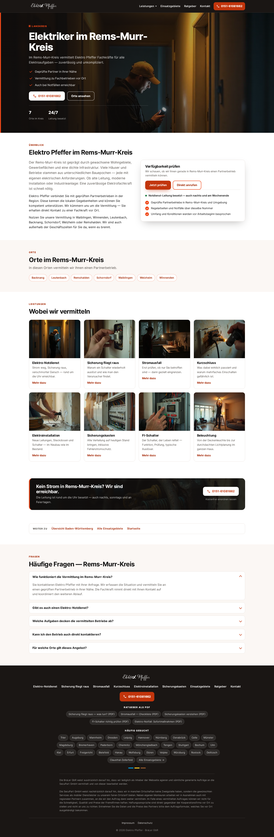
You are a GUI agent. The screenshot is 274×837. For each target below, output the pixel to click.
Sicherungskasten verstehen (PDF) (185, 714)
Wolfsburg (134, 752)
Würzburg (179, 752)
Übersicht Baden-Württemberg (72, 528)
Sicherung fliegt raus (75, 686)
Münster (208, 737)
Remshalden (81, 277)
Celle (194, 737)
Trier (63, 737)
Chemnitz (124, 745)
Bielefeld (104, 752)
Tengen (167, 745)
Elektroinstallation (146, 686)
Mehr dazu (39, 382)
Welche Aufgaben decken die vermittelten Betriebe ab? (73, 621)
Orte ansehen (80, 96)
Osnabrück (179, 737)
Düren (150, 752)
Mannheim (95, 737)
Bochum (199, 745)
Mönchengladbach (146, 745)
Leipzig (128, 737)
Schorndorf (104, 277)
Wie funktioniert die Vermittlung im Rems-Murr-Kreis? (72, 577)
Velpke (164, 752)
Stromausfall (101, 686)
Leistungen (146, 6)
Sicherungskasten (174, 686)
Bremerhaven (86, 745)
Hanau (118, 752)
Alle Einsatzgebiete (110, 528)
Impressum (128, 822)
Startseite (133, 528)
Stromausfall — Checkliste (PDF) (139, 714)
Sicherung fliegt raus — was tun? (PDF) (92, 714)
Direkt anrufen (187, 185)
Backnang (38, 277)
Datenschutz (145, 822)
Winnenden (166, 277)
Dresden (113, 737)
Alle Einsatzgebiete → (151, 759)
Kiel (59, 752)
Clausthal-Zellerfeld (121, 759)
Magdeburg (66, 745)
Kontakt (205, 6)
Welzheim (146, 277)
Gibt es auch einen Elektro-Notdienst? (60, 608)
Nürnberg (161, 737)
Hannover (143, 737)
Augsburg (77, 737)
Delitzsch (212, 752)
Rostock (196, 752)
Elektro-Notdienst (45, 686)
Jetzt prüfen (158, 185)
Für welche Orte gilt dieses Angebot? (59, 648)
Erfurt (70, 752)
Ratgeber (190, 6)
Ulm (212, 745)
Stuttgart (183, 745)
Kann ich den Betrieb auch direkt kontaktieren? (66, 634)
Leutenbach (59, 277)
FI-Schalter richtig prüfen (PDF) (110, 721)
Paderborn (106, 745)
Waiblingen (125, 277)
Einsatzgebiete (170, 6)
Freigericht (86, 752)
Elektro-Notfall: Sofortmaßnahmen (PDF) (158, 721)
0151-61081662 (49, 96)
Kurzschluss (122, 686)
